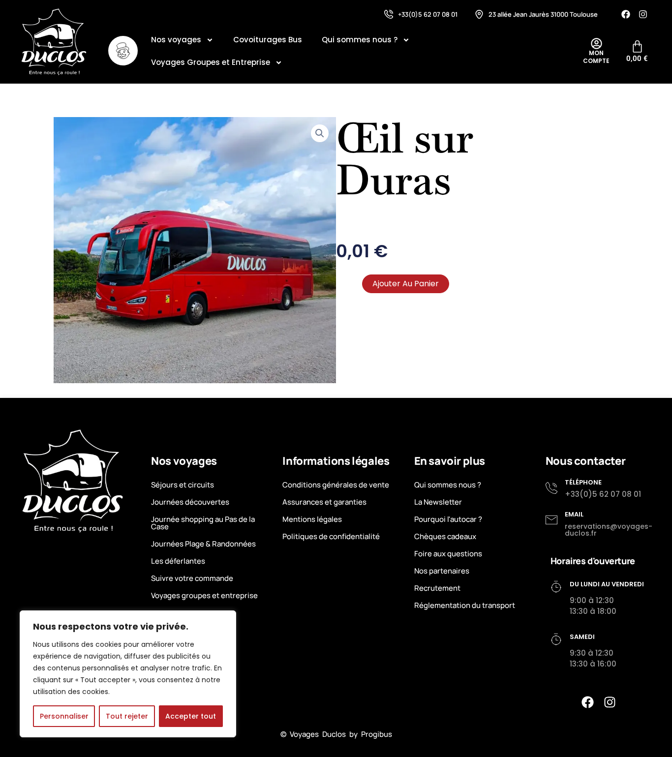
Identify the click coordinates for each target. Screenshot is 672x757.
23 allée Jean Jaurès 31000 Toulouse (543, 14)
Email (574, 514)
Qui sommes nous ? (359, 39)
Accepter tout (190, 716)
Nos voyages (176, 39)
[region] (128, 673)
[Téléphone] (551, 488)
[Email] (551, 520)
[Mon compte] (596, 43)
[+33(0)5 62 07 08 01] (388, 14)
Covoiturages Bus (267, 39)
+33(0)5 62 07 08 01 (428, 14)
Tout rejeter (127, 716)
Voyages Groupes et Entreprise (210, 62)
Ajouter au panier (405, 283)
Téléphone (583, 482)
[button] (320, 133)
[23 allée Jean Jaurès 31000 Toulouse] (479, 14)
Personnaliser (64, 716)
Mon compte (596, 57)
